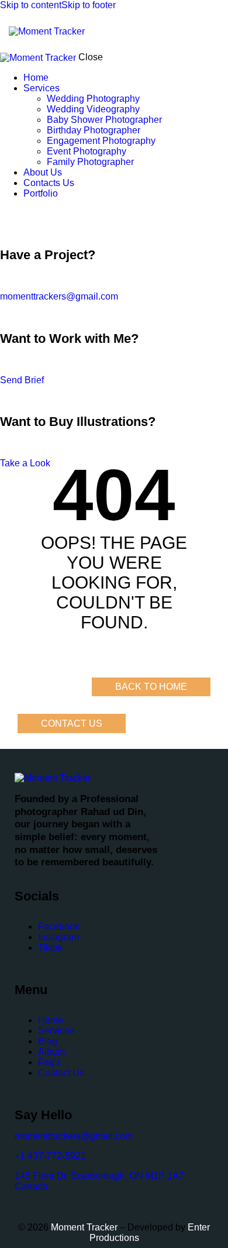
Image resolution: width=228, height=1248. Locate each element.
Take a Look (25, 463)
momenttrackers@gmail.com (59, 296)
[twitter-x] (16, 213)
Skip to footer (88, 5)
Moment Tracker (83, 1227)
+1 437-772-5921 (50, 1156)
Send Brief (22, 380)
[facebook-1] (6, 213)
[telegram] (52, 213)
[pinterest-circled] (26, 213)
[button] (212, 31)
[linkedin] (39, 213)
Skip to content (30, 5)
